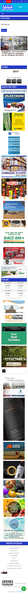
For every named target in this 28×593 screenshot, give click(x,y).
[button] (4, 1)
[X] (15, 1)
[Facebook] (18, 1)
